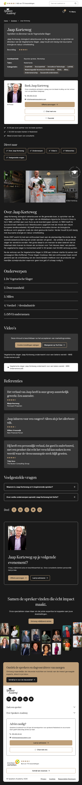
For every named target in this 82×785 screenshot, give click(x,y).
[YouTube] (14, 699)
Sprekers (14, 21)
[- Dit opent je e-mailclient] (33, 509)
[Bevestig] (75, 3)
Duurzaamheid (40, 66)
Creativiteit (28, 66)
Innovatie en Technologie (56, 66)
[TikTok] (20, 699)
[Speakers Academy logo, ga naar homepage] (10, 11)
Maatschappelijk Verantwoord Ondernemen (40, 69)
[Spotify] (31, 699)
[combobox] (61, 3)
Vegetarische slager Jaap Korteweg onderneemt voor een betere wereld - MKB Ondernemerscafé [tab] (39, 367)
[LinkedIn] (25, 699)
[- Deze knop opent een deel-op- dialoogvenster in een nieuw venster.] (14, 509)
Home (6, 21)
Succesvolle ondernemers (49, 72)
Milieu (66, 69)
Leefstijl (70, 66)
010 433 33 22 (32, 95)
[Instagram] (8, 699)
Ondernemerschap (31, 72)
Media (59, 69)
